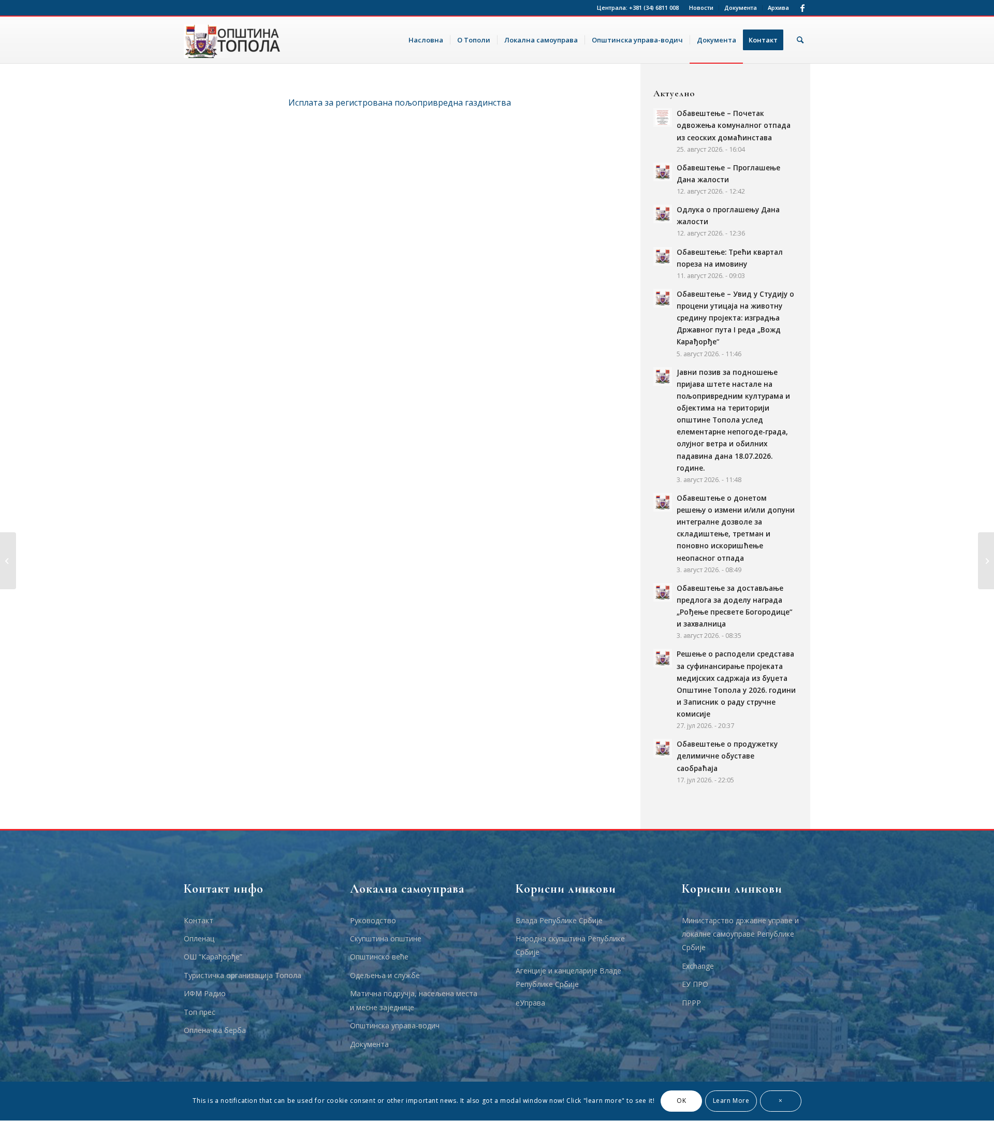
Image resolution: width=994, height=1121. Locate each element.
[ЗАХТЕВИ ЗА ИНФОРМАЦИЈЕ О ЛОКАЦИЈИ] (8, 560)
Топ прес (199, 1012)
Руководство (373, 920)
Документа (740, 7)
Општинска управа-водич (395, 1025)
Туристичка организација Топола (242, 975)
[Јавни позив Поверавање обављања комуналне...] (986, 560)
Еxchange (698, 966)
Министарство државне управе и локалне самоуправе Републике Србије (740, 934)
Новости (701, 7)
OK (681, 1101)
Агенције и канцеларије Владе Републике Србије (568, 977)
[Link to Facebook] (802, 8)
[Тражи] (800, 40)
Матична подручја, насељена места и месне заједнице (413, 1000)
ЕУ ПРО (695, 984)
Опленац (199, 938)
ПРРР (691, 1003)
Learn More (731, 1101)
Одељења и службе (385, 975)
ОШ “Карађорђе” (213, 957)
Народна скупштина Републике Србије (570, 945)
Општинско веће (379, 957)
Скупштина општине (385, 938)
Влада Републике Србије (559, 920)
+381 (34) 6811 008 (654, 7)
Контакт (198, 920)
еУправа (530, 1003)
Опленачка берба (215, 1030)
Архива (778, 7)
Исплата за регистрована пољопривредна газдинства (399, 102)
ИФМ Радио (205, 993)
